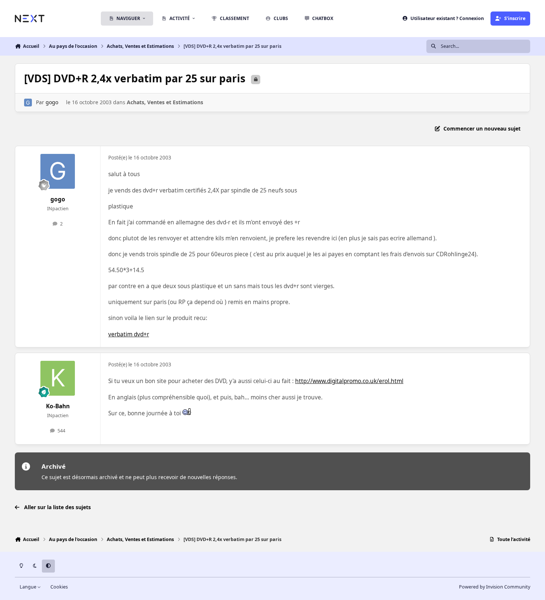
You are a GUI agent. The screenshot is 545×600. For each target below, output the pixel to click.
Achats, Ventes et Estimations (165, 102)
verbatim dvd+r (128, 334)
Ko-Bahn (58, 406)
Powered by (494, 587)
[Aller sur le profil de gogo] (28, 102)
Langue (28, 587)
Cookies (59, 587)
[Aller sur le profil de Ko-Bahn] (57, 378)
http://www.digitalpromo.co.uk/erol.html (349, 381)
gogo (52, 102)
